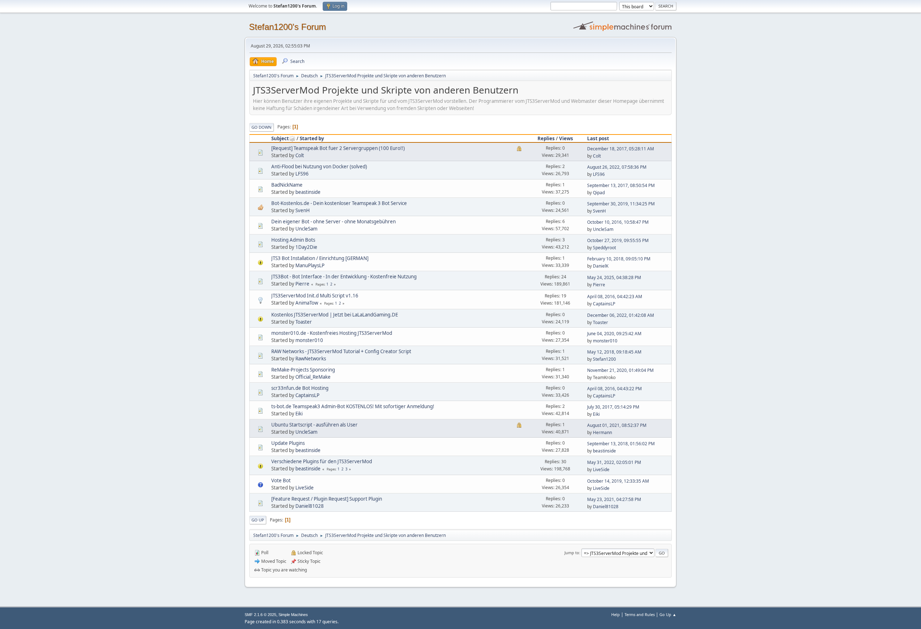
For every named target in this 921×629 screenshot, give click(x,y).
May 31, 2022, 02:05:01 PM (614, 462)
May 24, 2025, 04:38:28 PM (614, 277)
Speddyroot (604, 248)
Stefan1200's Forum (287, 27)
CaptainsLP (604, 304)
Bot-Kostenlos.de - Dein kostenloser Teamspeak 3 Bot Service (339, 203)
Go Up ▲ (667, 614)
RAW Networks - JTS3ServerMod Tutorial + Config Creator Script (341, 351)
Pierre (302, 284)
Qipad (599, 193)
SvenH (302, 210)
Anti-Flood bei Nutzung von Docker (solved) (319, 166)
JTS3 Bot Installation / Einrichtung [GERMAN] (319, 258)
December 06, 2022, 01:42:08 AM (620, 315)
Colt (299, 155)
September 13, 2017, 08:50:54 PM (621, 185)
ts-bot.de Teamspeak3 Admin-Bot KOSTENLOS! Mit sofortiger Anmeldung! (352, 406)
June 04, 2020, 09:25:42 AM (614, 334)
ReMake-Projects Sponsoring (303, 369)
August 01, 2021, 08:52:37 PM (616, 425)
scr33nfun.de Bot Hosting (299, 388)
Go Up (257, 520)
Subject (280, 138)
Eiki (299, 413)
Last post (598, 138)
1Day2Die (306, 247)
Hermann (602, 432)
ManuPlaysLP (310, 265)
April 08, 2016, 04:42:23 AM (614, 296)
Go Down (261, 127)
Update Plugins (288, 443)
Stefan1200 (604, 359)
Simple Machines (293, 614)
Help (615, 614)
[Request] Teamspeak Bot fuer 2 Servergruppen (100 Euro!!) (338, 148)
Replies (546, 138)
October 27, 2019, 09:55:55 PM (618, 240)
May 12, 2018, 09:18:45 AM (614, 352)
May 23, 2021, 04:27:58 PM (614, 499)
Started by (312, 138)
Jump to (571, 552)
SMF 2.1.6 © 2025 (260, 614)
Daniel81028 (309, 506)
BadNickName (287, 185)
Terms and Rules (640, 614)
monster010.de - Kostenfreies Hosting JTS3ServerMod (331, 333)
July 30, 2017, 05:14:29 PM (613, 407)
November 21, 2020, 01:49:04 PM (620, 370)
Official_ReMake (313, 377)
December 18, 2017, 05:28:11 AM (620, 149)
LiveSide (601, 469)
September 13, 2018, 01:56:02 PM (621, 444)
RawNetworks (310, 358)
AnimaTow (306, 303)
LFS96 (302, 173)
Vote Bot (281, 480)
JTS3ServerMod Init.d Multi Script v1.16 (314, 295)
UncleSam (306, 228)
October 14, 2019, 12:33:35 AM (618, 481)
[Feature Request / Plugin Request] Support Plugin (326, 499)
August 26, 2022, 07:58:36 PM (616, 167)
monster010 (309, 340)
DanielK (600, 266)
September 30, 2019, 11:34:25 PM (621, 204)
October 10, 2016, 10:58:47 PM (618, 222)
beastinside (308, 192)
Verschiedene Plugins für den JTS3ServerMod (321, 461)
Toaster (303, 322)
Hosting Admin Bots (293, 240)
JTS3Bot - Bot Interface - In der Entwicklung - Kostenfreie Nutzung (344, 276)
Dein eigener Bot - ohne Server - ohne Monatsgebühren (333, 221)
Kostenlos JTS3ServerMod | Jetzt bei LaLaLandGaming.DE (334, 314)
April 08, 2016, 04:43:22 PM (614, 389)
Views (566, 138)
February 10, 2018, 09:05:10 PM (618, 259)
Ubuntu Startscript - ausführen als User (314, 424)
